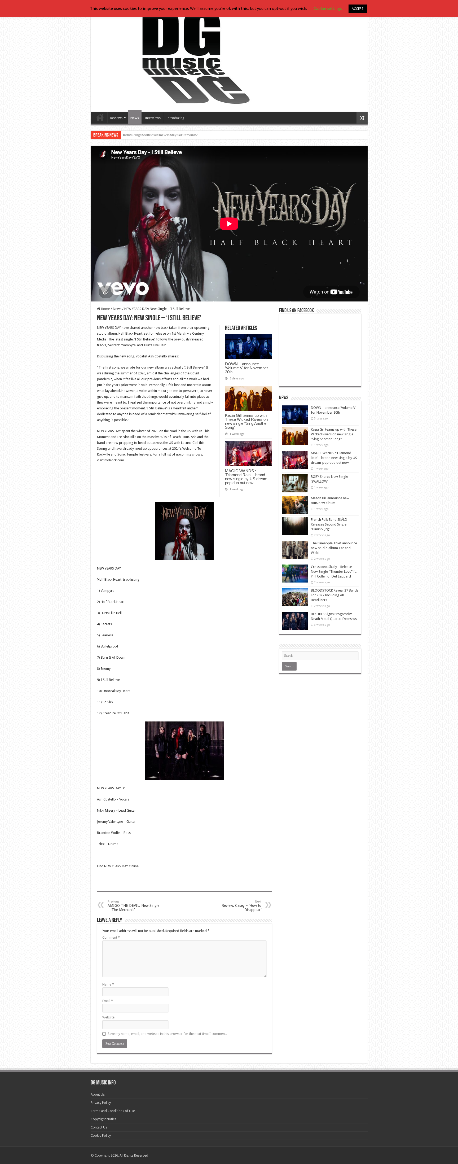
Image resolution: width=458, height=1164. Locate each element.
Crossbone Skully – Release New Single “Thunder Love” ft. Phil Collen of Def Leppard (333, 571)
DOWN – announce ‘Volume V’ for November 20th (246, 368)
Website (108, 1017)
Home (105, 309)
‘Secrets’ (114, 345)
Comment (111, 937)
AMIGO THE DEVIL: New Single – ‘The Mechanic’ (133, 906)
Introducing (175, 118)
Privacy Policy (101, 1103)
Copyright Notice (103, 1119)
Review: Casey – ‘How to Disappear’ (241, 906)
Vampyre (129, 345)
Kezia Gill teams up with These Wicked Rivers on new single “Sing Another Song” (246, 421)
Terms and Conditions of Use (113, 1111)
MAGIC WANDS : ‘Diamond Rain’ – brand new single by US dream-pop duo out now (247, 477)
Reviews (116, 118)
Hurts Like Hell (154, 345)
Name (108, 984)
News (134, 118)
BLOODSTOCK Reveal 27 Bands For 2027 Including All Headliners (334, 595)
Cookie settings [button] (328, 8)
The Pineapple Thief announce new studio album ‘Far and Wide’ (334, 548)
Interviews (153, 118)
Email (107, 1001)
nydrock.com (114, 460)
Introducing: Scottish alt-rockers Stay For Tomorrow (160, 135)
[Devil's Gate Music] (229, 59)
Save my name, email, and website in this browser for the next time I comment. (167, 1034)
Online (134, 866)
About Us (98, 1094)
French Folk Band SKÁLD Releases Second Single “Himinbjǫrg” (329, 524)
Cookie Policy (101, 1135)
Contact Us (99, 1127)
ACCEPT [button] (358, 9)
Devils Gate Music (100, 117)
